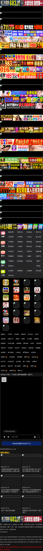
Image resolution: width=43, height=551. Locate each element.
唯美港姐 (29, 242)
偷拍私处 (24, 348)
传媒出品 (11, 266)
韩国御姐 (20, 242)
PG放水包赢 (11, 343)
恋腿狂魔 (38, 251)
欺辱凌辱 (11, 246)
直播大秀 (10, 366)
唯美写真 (29, 261)
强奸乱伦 (20, 232)
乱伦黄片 (17, 348)
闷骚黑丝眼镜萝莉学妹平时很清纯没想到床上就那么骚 (10, 470)
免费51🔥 (27, 357)
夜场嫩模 (38, 348)
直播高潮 (18, 343)
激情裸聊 (19, 357)
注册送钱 (3, 339)
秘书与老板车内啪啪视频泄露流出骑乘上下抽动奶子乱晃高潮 (10, 492)
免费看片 (34, 361)
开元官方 (3, 361)
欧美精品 (29, 232)
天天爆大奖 (11, 361)
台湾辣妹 (11, 242)
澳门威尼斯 (18, 366)
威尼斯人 (3, 334)
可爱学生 (29, 251)
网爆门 (38, 261)
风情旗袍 (11, 256)
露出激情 (20, 261)
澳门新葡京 (11, 352)
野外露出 (38, 246)
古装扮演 (11, 251)
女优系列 (20, 251)
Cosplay (29, 237)
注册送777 (11, 339)
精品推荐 (11, 232)
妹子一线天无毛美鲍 (8, 510)
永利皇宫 (33, 352)
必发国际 (3, 352)
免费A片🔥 (33, 366)
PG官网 (10, 334)
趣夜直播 (31, 348)
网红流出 (29, 246)
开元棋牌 (16, 334)
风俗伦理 (38, 271)
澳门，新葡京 (26, 361)
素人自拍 (38, 237)
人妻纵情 (29, 271)
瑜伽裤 (29, 256)
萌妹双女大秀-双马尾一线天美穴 (31, 511)
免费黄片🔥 (12, 370)
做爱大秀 (3, 366)
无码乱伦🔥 (35, 357)
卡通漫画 (11, 261)
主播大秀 (3, 348)
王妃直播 (10, 348)
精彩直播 (25, 343)
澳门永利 (30, 334)
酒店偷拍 (38, 343)
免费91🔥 (25, 366)
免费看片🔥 (4, 357)
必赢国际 (36, 339)
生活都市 (11, 271)
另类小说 (11, 275)
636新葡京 (12, 357)
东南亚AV (38, 242)
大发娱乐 (18, 352)
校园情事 (20, 271)
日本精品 (20, 237)
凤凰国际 (3, 343)
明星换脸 (20, 256)
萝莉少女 (38, 232)
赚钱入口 (20, 370)
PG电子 (37, 334)
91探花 (20, 246)
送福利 (17, 339)
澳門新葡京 (26, 352)
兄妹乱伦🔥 (4, 370)
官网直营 (23, 334)
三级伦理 (11, 237)
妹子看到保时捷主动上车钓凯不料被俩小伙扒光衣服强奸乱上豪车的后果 (31, 471)
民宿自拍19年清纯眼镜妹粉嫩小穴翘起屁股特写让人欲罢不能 (31, 492)
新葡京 (23, 339)
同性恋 (38, 266)
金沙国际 (18, 361)
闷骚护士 (38, 256)
